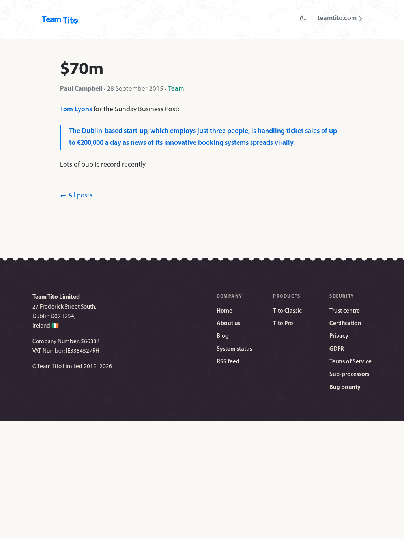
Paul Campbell (81, 89)
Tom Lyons (76, 109)
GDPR (336, 349)
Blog (223, 336)
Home (224, 311)
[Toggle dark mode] (303, 18)
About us (228, 324)
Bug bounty (345, 388)
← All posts (76, 195)
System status (234, 349)
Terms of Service (350, 362)
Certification (345, 324)
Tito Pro (283, 324)
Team (176, 89)
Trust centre (344, 311)
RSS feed (228, 362)
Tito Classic (287, 311)
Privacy (338, 336)
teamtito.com (337, 18)
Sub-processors (349, 375)
